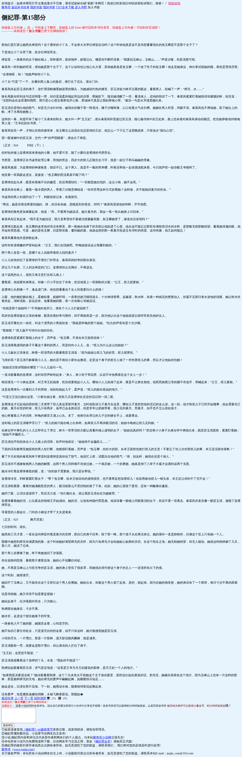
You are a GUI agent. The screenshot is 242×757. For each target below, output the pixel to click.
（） (52, 698)
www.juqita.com (23, 749)
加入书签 (94, 7)
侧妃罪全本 (102, 741)
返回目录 (8, 698)
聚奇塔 (6, 7)
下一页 (28, 698)
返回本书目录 (20, 7)
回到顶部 (40, 698)
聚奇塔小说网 (102, 737)
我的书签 (49, 7)
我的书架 (36, 7)
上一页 (18, 698)
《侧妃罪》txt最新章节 (38, 729)
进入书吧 (81, 7)
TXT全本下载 (65, 7)
